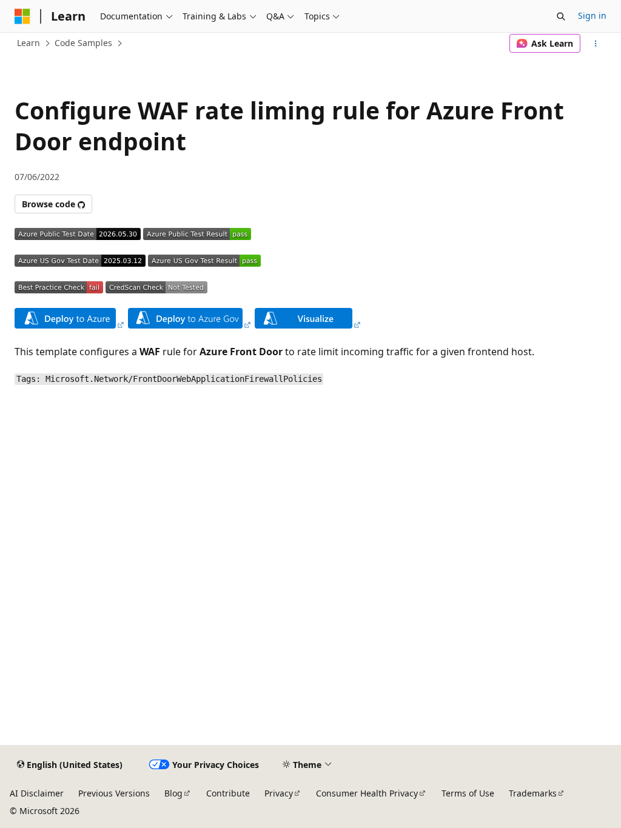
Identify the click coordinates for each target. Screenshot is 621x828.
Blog (173, 793)
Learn (28, 42)
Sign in (592, 15)
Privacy (278, 793)
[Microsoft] (22, 16)
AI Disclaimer (37, 793)
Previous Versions (114, 793)
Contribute (228, 793)
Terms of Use (467, 793)
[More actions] (595, 43)
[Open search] (561, 16)
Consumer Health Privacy (367, 793)
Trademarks (533, 793)
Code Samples (83, 42)
